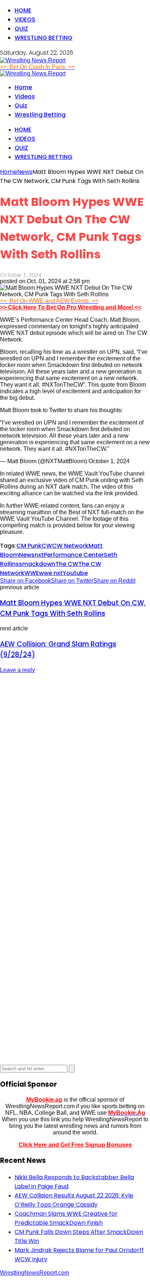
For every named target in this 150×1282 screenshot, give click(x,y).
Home (23, 10)
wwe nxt (51, 573)
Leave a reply (17, 670)
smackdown (37, 564)
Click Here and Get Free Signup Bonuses (75, 1145)
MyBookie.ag (44, 1100)
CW (47, 546)
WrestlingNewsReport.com (34, 1273)
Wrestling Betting (43, 38)
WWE (31, 573)
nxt (39, 555)
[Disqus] (75, 771)
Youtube (75, 573)
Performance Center (74, 555)
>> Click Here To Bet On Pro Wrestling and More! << (70, 307)
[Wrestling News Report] (33, 60)
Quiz (21, 28)
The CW (66, 564)
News (27, 555)
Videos (25, 19)
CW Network (70, 546)
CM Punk (29, 546)
